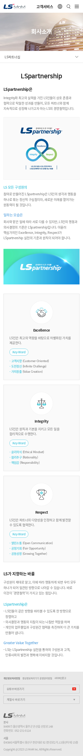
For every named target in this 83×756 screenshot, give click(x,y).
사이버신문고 (60, 678)
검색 (68, 6)
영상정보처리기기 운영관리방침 (37, 678)
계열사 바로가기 (16, 700)
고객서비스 (44, 6)
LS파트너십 (12, 57)
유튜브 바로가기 (15, 689)
